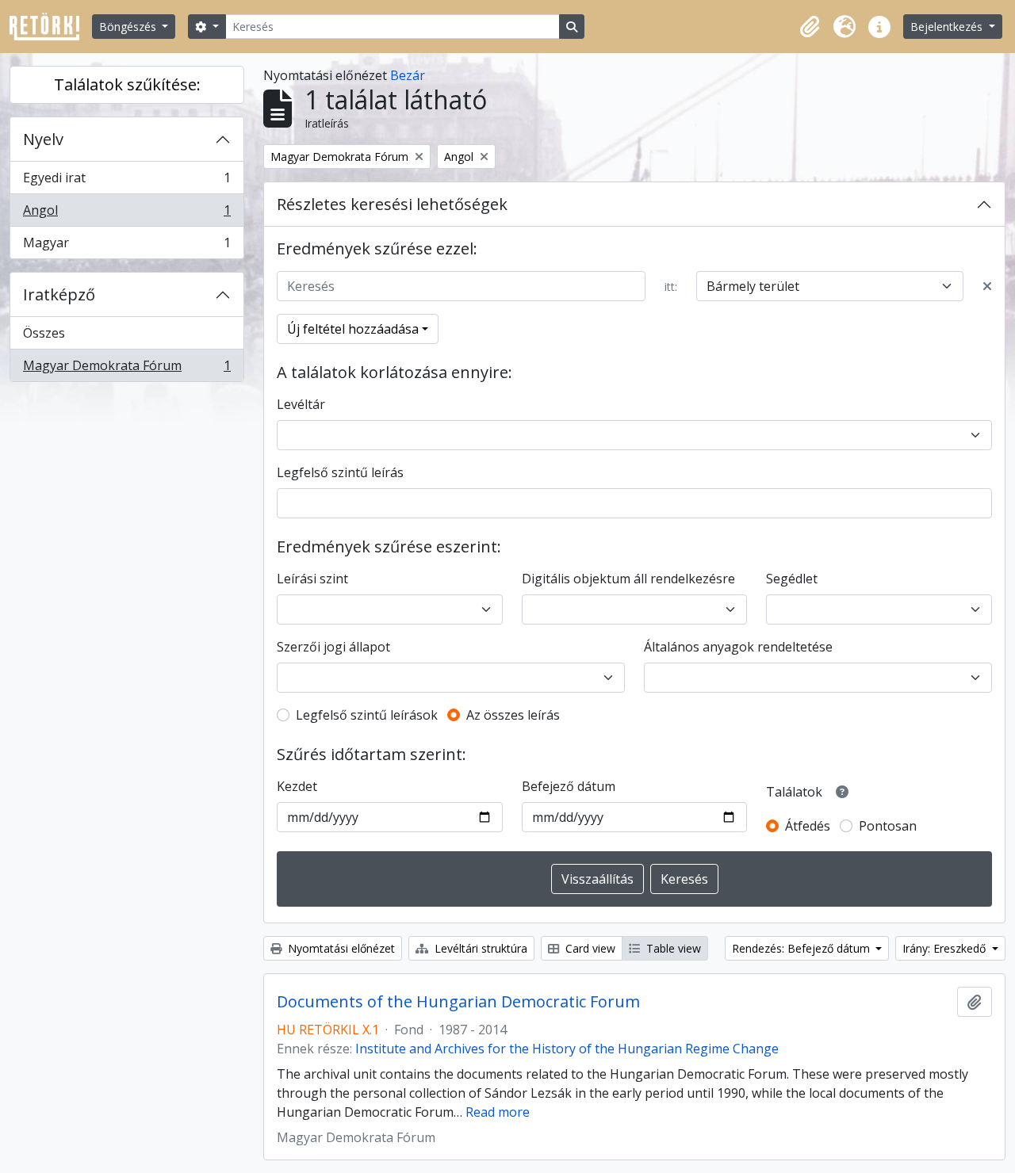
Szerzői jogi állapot (333, 646)
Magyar (126, 246)
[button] (809, 27)
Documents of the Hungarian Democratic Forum (458, 1001)
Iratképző (59, 294)
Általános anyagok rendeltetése (738, 646)
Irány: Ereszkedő (945, 948)
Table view (672, 948)
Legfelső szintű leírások (367, 715)
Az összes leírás (513, 715)
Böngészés (129, 26)
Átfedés (807, 826)
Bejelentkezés (948, 26)
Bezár (407, 75)
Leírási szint (312, 578)
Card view (588, 948)
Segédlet (792, 578)
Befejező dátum (568, 786)
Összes (44, 333)
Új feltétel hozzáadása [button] (353, 329)
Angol (126, 214)
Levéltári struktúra (479, 948)
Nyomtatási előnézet (340, 948)
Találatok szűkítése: (127, 84)
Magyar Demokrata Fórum (126, 369)
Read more (497, 1112)
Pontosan (888, 826)
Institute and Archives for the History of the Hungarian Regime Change (567, 1048)
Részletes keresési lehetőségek (392, 204)
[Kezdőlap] (51, 26)
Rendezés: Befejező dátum (802, 948)
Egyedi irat (126, 181)
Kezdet (297, 786)
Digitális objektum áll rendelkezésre (628, 578)
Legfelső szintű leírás (340, 472)
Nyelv (43, 139)
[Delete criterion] (987, 286)
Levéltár (301, 404)
